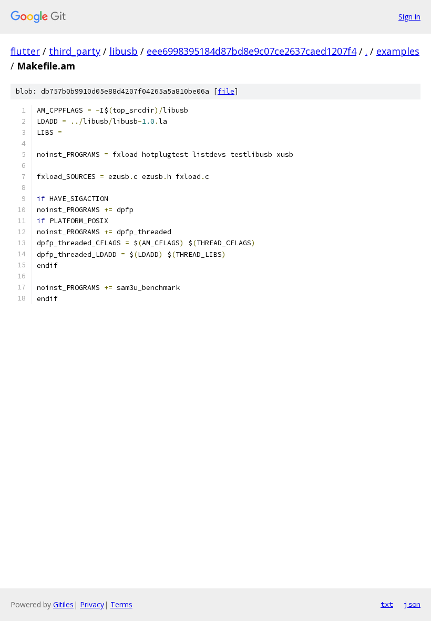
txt (387, 604)
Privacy (92, 604)
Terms (121, 604)
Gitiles (63, 604)
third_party (74, 51)
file (226, 91)
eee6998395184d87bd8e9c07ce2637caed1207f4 (251, 51)
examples (397, 51)
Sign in (409, 17)
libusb (123, 51)
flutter (25, 51)
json (412, 604)
